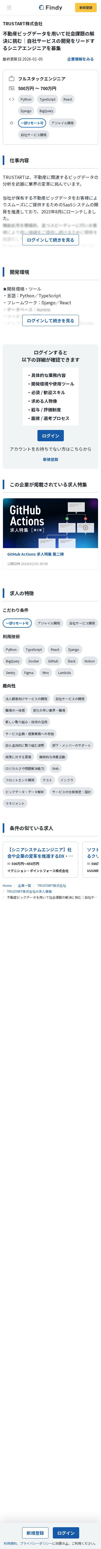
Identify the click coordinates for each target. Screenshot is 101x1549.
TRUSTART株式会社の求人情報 (29, 891)
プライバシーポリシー (36, 1543)
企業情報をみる (80, 59)
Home (7, 885)
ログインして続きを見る (50, 240)
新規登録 (85, 7)
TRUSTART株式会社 (51, 885)
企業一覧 (24, 885)
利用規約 (10, 1543)
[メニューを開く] (9, 7)
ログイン (50, 435)
